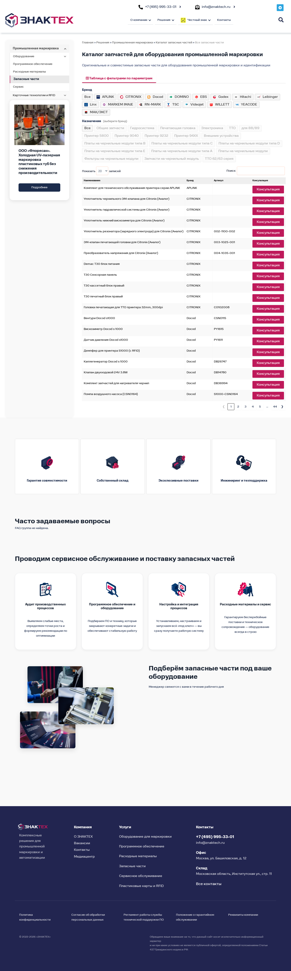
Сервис (18, 86)
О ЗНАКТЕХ (83, 836)
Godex (223, 97)
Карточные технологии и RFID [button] (34, 95)
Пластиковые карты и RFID (141, 886)
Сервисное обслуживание (140, 876)
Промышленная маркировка (132, 42)
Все (87, 97)
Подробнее (39, 187)
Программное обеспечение (32, 64)
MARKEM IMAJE (120, 104)
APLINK (108, 97)
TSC (175, 104)
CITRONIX (133, 97)
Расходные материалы (29, 71)
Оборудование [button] (23, 56)
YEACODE (249, 104)
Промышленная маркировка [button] (36, 48)
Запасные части (26, 79)
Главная (88, 42)
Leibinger (270, 97)
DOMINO (182, 97)
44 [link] (275, 406)
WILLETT (222, 104)
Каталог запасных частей (174, 42)
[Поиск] (281, 20)
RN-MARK (153, 104)
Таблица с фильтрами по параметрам (120, 78)
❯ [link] (282, 406)
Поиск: (231, 170)
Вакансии (82, 843)
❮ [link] (223, 406)
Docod (158, 97)
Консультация (268, 189)
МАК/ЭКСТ (99, 112)
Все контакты (208, 884)
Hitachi (245, 97)
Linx (93, 104)
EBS (203, 97)
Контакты (224, 20)
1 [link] (231, 406)
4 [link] (253, 406)
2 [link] (238, 406)
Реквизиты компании (243, 914)
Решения (102, 42)
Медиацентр (84, 856)
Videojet (197, 104)
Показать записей (101, 171)
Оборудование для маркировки (145, 836)
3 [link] (245, 406)
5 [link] (260, 406)
